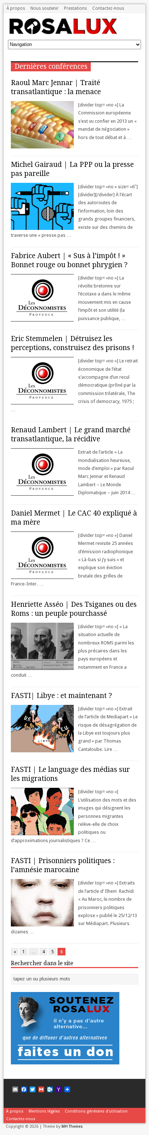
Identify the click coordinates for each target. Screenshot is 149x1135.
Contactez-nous (108, 8)
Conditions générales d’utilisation (96, 1111)
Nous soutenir (44, 8)
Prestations (75, 8)
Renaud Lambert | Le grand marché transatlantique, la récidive (71, 434)
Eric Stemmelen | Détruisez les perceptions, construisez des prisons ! (72, 343)
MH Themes (72, 1126)
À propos (16, 8)
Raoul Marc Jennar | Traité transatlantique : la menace (56, 87)
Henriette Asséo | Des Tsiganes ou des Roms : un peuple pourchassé (74, 609)
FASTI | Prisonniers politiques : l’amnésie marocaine (63, 865)
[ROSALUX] (62, 31)
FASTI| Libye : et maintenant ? (61, 695)
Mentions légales (44, 1111)
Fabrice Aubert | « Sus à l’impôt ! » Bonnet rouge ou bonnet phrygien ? (69, 260)
